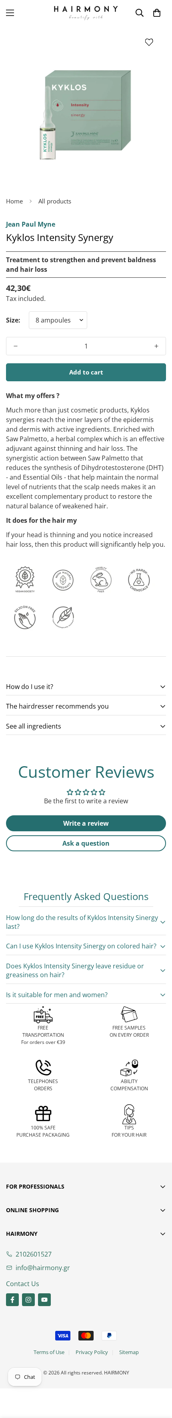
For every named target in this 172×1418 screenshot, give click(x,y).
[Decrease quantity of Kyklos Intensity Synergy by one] (15, 346)
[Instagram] (28, 1299)
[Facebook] (12, 1299)
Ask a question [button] (86, 843)
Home (14, 201)
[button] (157, 13)
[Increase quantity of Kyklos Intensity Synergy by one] (156, 346)
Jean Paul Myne (30, 224)
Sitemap (129, 1352)
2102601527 (34, 1254)
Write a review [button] (86, 823)
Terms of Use (49, 1352)
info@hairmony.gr (43, 1267)
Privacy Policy (92, 1352)
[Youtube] (44, 1299)
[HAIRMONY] (86, 13)
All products (54, 201)
